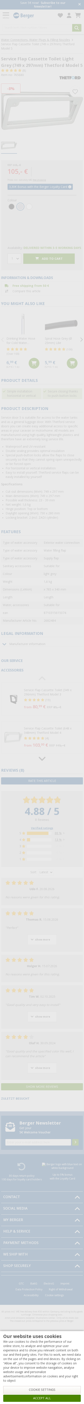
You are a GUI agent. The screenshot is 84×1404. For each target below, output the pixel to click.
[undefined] (49, 699)
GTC (21, 1283)
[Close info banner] (79, 4)
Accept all (42, 1398)
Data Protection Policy (29, 1289)
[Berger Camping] (33, 15)
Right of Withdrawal (61, 1289)
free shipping (39, 180)
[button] (42, 699)
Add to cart (52, 258)
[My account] (69, 15)
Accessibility (31, 1295)
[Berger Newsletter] (75, 1142)
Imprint (65, 1283)
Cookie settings (54, 1295)
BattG (33, 1283)
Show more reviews (42, 1086)
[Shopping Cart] (77, 15)
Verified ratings (42, 828)
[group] (9, 145)
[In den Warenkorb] (34, 363)
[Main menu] (6, 15)
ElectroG (49, 1283)
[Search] (76, 28)
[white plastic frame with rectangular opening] (42, 109)
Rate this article (42, 781)
